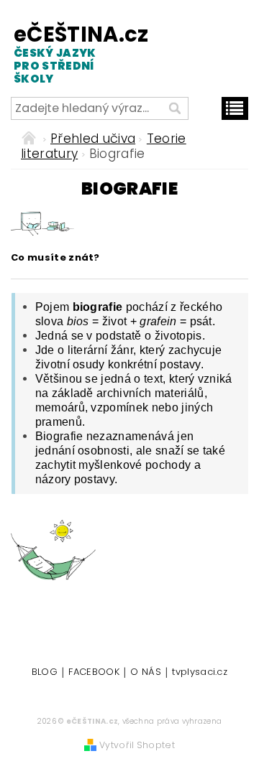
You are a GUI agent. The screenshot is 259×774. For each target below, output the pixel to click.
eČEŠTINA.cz (68, 53)
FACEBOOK (93, 673)
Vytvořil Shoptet (137, 745)
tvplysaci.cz (199, 673)
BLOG (45, 673)
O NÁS (145, 673)
